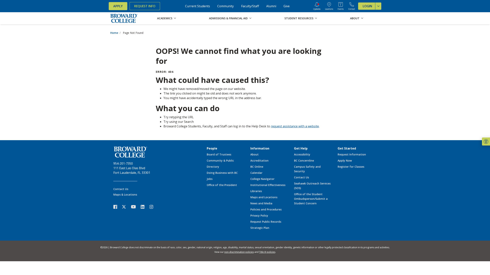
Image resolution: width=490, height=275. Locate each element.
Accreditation (259, 160)
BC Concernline (304, 160)
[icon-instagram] (153, 206)
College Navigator (262, 179)
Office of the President (222, 185)
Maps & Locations (125, 194)
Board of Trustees (219, 154)
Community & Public (220, 160)
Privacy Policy (259, 215)
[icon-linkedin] (144, 206)
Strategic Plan (259, 228)
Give (286, 6)
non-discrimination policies (239, 252)
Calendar (256, 173)
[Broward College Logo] (124, 18)
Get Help (301, 148)
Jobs (209, 179)
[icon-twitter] (126, 206)
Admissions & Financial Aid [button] (228, 18)
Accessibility (302, 154)
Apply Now (345, 160)
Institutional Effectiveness (267, 185)
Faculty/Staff (250, 6)
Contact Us (120, 189)
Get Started (347, 148)
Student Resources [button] (298, 18)
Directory (213, 166)
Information (259, 148)
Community (225, 6)
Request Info (144, 6)
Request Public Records (265, 221)
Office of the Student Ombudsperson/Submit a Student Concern (311, 198)
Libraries (256, 191)
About (254, 154)
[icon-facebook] (117, 206)
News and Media (261, 203)
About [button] (354, 18)
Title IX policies (267, 252)
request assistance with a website (295, 126)
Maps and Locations (263, 197)
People (212, 148)
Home (114, 33)
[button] (486, 142)
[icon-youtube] (135, 207)
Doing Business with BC (222, 173)
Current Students (197, 6)
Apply (118, 6)
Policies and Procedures (266, 209)
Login (367, 6)
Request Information (352, 154)
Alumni (271, 6)
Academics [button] (164, 18)
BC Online (256, 166)
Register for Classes (351, 166)
